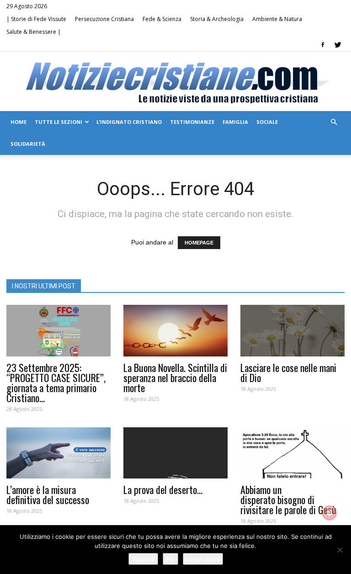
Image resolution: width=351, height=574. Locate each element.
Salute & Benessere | (33, 32)
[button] (334, 122)
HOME (19, 121)
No (170, 559)
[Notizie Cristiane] (175, 82)
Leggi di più (202, 559)
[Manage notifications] (329, 512)
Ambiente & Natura (277, 19)
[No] (339, 549)
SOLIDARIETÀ (28, 143)
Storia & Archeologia (217, 19)
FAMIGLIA (235, 121)
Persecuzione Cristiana (104, 19)
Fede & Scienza (162, 19)
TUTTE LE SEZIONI (58, 121)
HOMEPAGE (199, 242)
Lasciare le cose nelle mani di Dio (288, 372)
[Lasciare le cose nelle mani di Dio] (292, 330)
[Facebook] (323, 44)
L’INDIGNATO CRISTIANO (129, 121)
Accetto (143, 559)
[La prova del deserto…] (175, 453)
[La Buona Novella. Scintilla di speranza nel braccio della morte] (175, 330)
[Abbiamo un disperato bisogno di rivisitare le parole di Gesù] (292, 453)
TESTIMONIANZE (192, 121)
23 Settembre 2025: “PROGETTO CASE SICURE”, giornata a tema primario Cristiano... (56, 382)
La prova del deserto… (162, 489)
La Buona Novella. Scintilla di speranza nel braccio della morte (175, 377)
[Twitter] (338, 44)
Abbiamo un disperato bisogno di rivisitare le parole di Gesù (288, 499)
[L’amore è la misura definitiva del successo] (58, 453)
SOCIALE (267, 121)
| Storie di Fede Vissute (36, 19)
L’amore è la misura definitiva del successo (47, 494)
